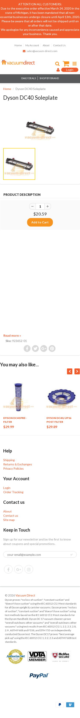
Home (18, 45)
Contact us (10, 515)
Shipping (9, 460)
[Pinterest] (18, 569)
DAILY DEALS (28, 78)
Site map (9, 520)
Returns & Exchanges (17, 464)
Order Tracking (13, 492)
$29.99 (8, 427)
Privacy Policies (13, 468)
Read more (12, 335)
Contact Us (59, 45)
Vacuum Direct (25, 595)
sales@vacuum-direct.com (42, 51)
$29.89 (52, 427)
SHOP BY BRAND (49, 78)
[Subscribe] (71, 554)
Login (6, 488)
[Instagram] (29, 569)
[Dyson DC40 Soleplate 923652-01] (40, 128)
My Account (32, 45)
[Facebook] (8, 569)
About (46, 45)
